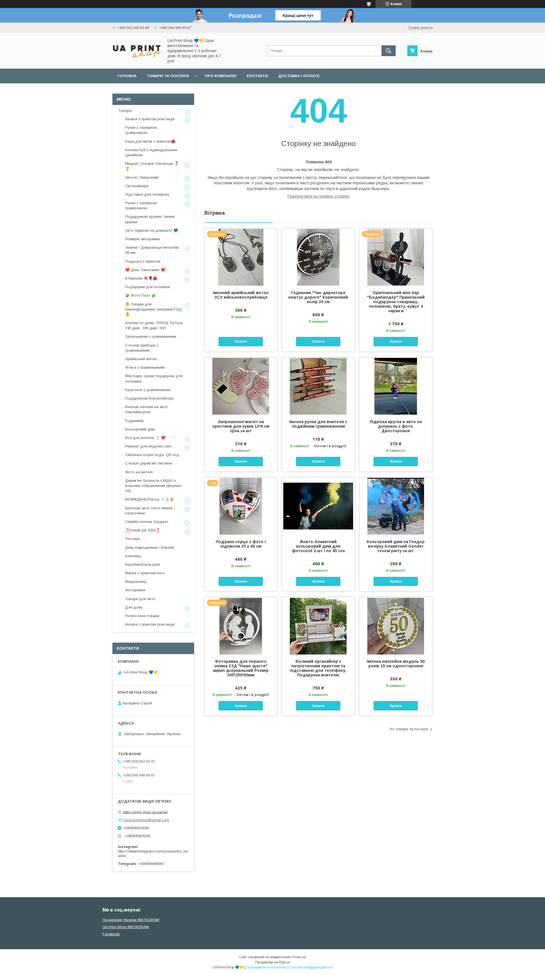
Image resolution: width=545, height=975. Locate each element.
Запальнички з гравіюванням (150, 336)
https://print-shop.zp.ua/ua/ (145, 812)
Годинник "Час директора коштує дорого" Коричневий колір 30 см (318, 297)
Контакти (257, 76)
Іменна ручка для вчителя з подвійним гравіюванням (318, 424)
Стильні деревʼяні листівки (148, 463)
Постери (132, 539)
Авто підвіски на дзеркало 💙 (151, 230)
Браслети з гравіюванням (148, 390)
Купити (241, 341)
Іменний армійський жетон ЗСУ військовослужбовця (241, 294)
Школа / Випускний (141, 177)
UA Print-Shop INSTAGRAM (125, 927)
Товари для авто (140, 599)
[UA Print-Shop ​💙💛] (136, 59)
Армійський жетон (141, 359)
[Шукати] (389, 50)
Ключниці (133, 556)
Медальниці (135, 581)
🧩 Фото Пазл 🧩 (140, 295)
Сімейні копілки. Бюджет (146, 522)
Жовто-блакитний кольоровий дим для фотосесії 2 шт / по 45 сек (318, 546)
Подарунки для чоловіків (147, 287)
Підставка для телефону (147, 194)
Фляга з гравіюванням (145, 367)
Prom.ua (299, 957)
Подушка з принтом (142, 261)
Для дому (134, 607)
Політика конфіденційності (310, 967)
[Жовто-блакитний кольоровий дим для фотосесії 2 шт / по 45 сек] (318, 506)
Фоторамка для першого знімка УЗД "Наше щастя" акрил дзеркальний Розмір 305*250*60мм (241, 668)
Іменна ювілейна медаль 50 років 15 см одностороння (396, 663)
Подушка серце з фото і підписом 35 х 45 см (241, 543)
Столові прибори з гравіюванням (141, 348)
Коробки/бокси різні (142, 564)
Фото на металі (139, 472)
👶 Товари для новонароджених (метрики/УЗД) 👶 (153, 309)
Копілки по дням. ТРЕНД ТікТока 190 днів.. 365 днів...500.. (154, 325)
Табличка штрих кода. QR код (152, 455)
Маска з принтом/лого (145, 573)
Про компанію (220, 76)
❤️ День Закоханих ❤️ (145, 270)
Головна (127, 76)
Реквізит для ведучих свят (148, 446)
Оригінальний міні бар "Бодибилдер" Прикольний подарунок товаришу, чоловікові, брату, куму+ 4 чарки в (396, 301)
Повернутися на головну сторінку (319, 196)
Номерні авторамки (142, 239)
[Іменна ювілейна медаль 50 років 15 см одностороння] (396, 625)
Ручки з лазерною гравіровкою (141, 130)
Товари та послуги (168, 76)
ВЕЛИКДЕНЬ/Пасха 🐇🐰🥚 (149, 499)
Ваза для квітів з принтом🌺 (150, 141)
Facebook (111, 934)
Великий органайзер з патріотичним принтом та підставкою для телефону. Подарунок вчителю (318, 668)
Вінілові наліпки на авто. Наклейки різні (147, 409)
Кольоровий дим (140, 429)
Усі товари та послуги (408, 729)
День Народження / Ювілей (149, 547)
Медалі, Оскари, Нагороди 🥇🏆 (152, 166)
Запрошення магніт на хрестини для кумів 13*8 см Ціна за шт (240, 426)
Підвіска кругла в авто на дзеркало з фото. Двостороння (396, 426)
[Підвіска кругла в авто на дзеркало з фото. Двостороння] (396, 386)
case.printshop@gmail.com (146, 820)
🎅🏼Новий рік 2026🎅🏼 (142, 530)
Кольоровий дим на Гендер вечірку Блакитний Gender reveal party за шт (396, 546)
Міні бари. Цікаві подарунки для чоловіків (154, 378)
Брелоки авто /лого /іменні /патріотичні (150, 510)
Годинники (134, 421)
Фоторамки (135, 590)
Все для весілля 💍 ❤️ (145, 438)
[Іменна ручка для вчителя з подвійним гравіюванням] (318, 386)
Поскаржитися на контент (266, 967)
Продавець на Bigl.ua (272, 962)
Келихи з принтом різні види (150, 119)
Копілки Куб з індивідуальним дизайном (151, 152)
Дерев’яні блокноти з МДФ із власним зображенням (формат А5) (153, 485)
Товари (125, 110)
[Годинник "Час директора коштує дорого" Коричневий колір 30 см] (318, 257)
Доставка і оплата (298, 76)
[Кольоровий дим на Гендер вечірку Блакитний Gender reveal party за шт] (396, 506)
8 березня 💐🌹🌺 (141, 278)
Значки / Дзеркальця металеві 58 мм (152, 250)
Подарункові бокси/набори (149, 398)
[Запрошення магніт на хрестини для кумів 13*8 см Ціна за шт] (241, 386)
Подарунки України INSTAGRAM (130, 920)
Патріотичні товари (142, 616)
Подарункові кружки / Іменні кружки (150, 219)
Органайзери (136, 186)
